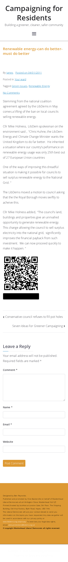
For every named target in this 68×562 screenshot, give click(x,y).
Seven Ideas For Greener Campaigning (37, 326)
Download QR (21, 296)
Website (8, 441)
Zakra (31, 555)
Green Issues (19, 86)
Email (7, 424)
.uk (21, 525)
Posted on (28, 72)
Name (8, 407)
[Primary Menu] (34, 34)
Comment (10, 370)
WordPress (47, 555)
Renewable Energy (39, 86)
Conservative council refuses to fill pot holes (34, 317)
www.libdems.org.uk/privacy (14, 521)
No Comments (11, 92)
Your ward (20, 79)
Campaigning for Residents (34, 13)
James (9, 72)
